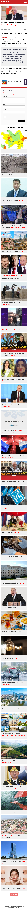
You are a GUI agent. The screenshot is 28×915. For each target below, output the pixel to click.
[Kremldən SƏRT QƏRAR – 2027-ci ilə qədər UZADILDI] (14, 495)
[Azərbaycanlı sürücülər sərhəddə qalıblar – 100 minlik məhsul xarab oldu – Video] (14, 317)
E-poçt (4, 109)
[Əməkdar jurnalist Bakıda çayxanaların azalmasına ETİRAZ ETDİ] (14, 620)
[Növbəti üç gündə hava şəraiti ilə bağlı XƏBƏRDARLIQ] (14, 671)
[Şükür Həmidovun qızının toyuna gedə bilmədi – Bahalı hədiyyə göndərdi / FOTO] (14, 775)
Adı (4, 104)
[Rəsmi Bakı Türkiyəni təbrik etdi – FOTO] (14, 240)
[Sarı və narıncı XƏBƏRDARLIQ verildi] (14, 139)
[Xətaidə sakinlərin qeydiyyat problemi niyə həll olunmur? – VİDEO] (14, 470)
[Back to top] (24, 911)
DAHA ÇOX (14, 894)
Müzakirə (5, 96)
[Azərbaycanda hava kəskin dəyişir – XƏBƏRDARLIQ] (14, 291)
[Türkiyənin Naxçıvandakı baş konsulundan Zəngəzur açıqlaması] (14, 749)
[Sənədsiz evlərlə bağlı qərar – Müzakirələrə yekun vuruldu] (14, 824)
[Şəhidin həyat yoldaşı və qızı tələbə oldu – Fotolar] (14, 368)
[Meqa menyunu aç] (25, 2)
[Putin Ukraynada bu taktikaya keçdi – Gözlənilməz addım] (14, 393)
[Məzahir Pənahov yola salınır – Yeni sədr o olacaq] (14, 13)
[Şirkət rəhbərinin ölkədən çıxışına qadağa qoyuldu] (14, 697)
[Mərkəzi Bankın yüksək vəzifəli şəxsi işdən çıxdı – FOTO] (14, 850)
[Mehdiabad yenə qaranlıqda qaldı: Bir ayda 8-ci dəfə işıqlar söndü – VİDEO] (14, 645)
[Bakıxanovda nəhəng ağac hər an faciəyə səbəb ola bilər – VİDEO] (14, 342)
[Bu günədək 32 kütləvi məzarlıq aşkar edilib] (14, 163)
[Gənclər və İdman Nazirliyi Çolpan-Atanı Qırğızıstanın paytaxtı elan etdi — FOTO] (14, 570)
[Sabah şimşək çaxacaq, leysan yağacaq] (14, 800)
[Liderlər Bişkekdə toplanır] (14, 596)
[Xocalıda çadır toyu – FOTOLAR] (14, 521)
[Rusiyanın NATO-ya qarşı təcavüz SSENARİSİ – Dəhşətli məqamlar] (14, 444)
